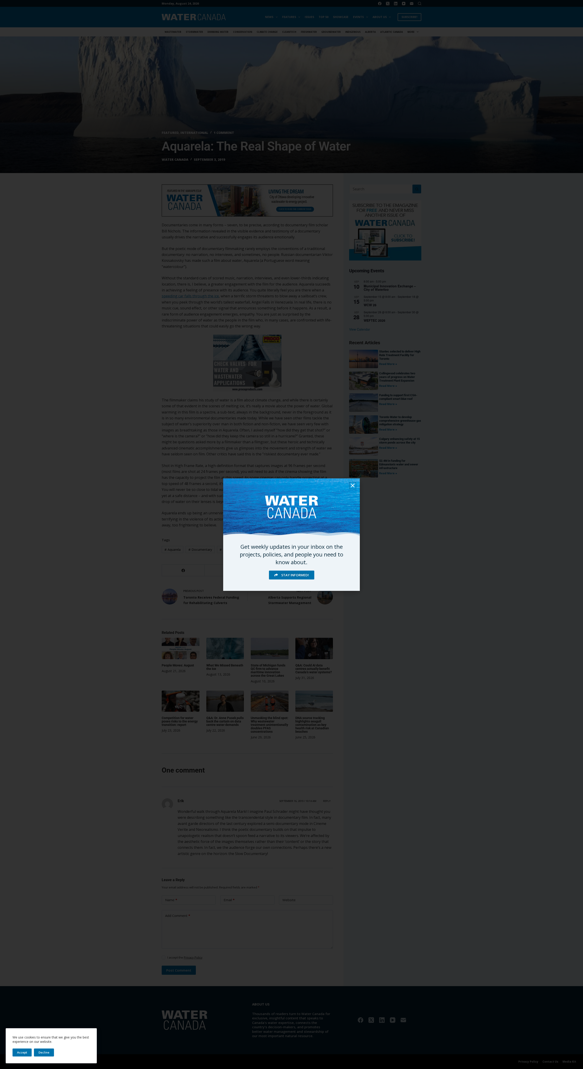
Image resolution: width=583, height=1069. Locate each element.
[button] (352, 485)
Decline (43, 1052)
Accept (22, 1052)
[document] (291, 534)
